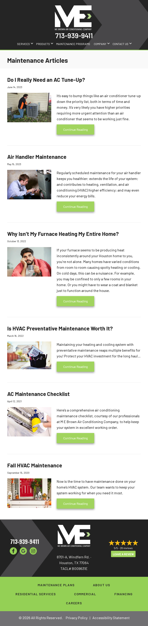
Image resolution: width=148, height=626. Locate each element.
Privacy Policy (77, 618)
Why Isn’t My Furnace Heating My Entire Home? (63, 233)
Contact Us (120, 44)
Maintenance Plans (56, 585)
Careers (74, 603)
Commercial (85, 594)
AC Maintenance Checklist (38, 394)
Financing (123, 594)
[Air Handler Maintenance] (29, 184)
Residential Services (36, 594)
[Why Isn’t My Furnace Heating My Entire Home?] (29, 261)
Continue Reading (78, 129)
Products (43, 44)
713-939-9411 (74, 35)
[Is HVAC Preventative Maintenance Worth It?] (29, 355)
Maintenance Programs (73, 44)
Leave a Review (123, 554)
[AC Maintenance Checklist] (29, 421)
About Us (101, 585)
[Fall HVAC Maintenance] (29, 492)
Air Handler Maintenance (36, 156)
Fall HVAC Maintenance (34, 465)
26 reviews (126, 548)
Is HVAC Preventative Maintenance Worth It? (60, 328)
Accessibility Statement (111, 618)
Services (23, 44)
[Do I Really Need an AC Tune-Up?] (29, 107)
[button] (32, 43)
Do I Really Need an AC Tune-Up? (46, 79)
